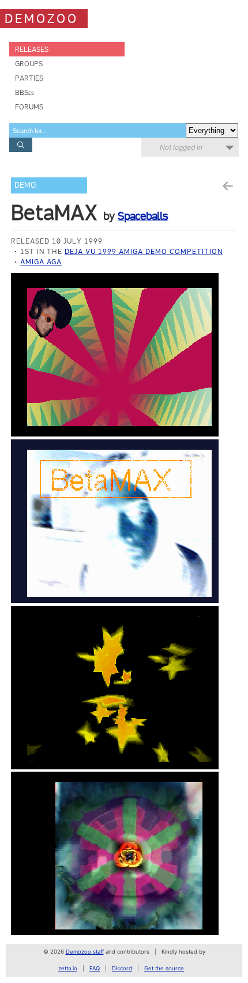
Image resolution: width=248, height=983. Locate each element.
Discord (122, 968)
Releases (31, 49)
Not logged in (181, 147)
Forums (29, 107)
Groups (29, 63)
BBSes (24, 92)
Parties (29, 78)
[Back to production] (227, 186)
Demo (25, 185)
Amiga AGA (41, 261)
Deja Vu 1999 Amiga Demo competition (144, 251)
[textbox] (97, 130)
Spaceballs (143, 216)
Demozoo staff (85, 951)
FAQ (94, 968)
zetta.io (67, 968)
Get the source (164, 968)
